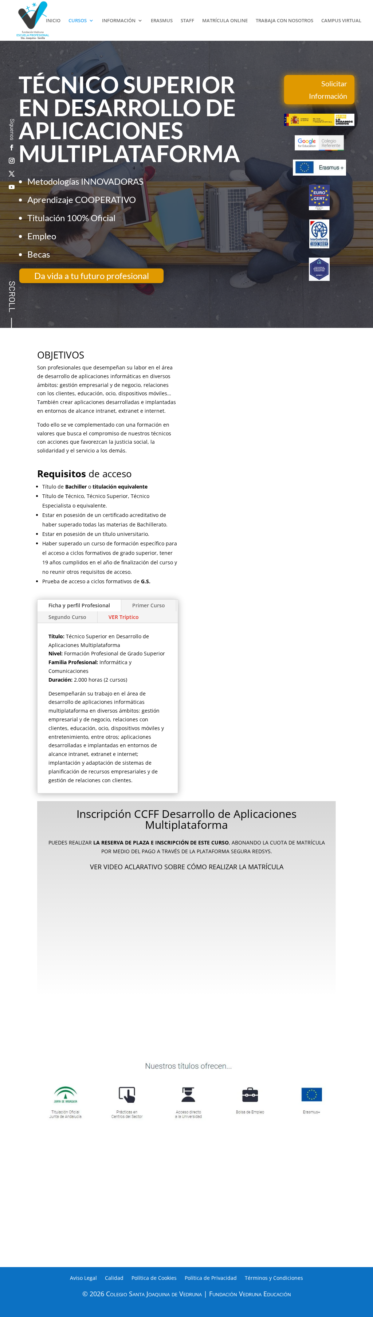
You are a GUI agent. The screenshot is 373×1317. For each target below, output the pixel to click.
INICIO (53, 21)
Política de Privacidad (211, 1278)
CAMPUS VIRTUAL (341, 21)
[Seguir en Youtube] (11, 187)
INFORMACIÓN (119, 21)
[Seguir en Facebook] (11, 147)
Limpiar (246, 954)
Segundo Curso (67, 617)
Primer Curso (148, 605)
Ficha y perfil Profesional (79, 605)
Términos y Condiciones (274, 1278)
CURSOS (77, 21)
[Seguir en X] (11, 174)
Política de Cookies (154, 1278)
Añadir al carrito (186, 974)
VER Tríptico (124, 617)
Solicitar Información (328, 89)
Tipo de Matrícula (121, 919)
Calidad (114, 1278)
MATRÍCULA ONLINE (225, 21)
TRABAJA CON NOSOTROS (284, 21)
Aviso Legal (83, 1278)
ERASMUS (162, 21)
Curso (121, 897)
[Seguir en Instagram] (11, 160)
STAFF (187, 21)
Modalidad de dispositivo (121, 947)
